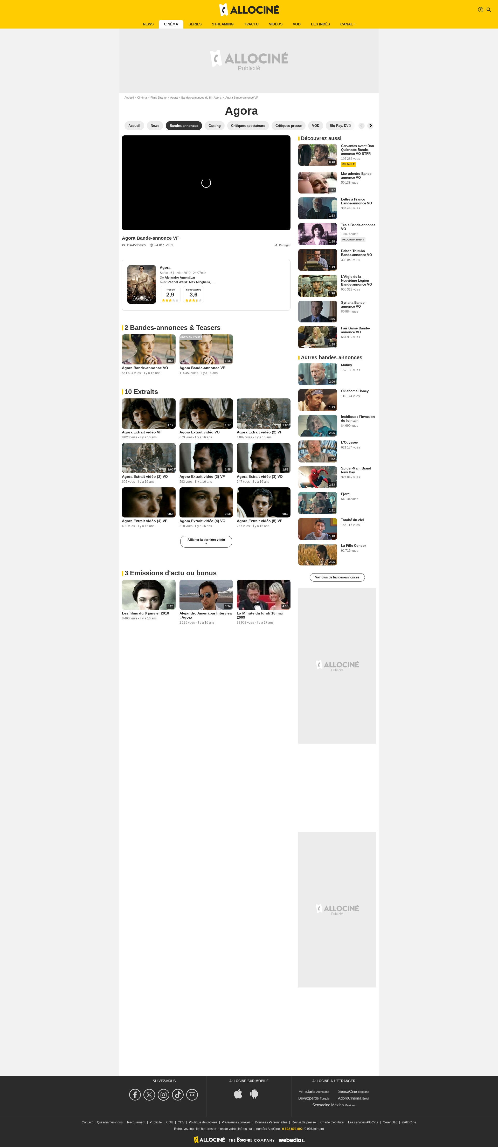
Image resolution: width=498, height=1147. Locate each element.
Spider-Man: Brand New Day (356, 470)
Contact (87, 1122)
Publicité (156, 1122)
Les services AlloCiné (363, 1122)
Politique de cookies (203, 1122)
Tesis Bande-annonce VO (358, 227)
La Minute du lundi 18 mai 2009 (260, 615)
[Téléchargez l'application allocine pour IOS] (240, 1093)
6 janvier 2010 (180, 273)
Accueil (129, 97)
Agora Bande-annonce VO (145, 368)
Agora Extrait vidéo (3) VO (260, 476)
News (148, 24)
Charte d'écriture (332, 1122)
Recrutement (136, 1122)
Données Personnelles (271, 1122)
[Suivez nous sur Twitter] (150, 1095)
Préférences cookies (236, 1122)
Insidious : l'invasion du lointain (358, 419)
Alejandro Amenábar (180, 277)
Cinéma (171, 24)
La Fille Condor (353, 546)
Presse (170, 289)
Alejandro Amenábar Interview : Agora (205, 615)
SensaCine (347, 1091)
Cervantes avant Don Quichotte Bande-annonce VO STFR (357, 150)
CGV (181, 1122)
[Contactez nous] (192, 1095)
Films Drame (158, 97)
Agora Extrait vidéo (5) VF (259, 521)
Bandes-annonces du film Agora (201, 97)
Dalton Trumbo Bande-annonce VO (356, 253)
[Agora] (141, 284)
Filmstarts (307, 1091)
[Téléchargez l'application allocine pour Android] (257, 1093)
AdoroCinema (349, 1098)
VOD (297, 24)
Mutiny (346, 365)
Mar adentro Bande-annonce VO (356, 175)
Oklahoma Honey (355, 391)
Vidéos (275, 24)
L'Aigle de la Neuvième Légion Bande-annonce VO (356, 280)
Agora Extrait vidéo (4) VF (144, 521)
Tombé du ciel (352, 520)
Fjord (345, 494)
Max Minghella (199, 282)
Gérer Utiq (390, 1122)
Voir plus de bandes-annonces (337, 577)
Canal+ (347, 24)
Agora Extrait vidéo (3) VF (202, 476)
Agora (174, 97)
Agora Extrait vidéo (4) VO (202, 521)
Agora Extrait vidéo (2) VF (259, 432)
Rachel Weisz (178, 282)
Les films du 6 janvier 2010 (145, 613)
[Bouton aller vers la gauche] (361, 126)
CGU (169, 1122)
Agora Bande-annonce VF (202, 368)
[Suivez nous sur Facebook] (135, 1095)
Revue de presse (304, 1122)
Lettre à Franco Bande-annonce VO (356, 201)
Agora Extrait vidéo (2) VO (145, 476)
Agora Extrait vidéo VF (142, 432)
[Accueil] (249, 9)
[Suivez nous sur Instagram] (164, 1095)
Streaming (223, 24)
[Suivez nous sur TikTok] (178, 1095)
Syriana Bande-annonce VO (353, 304)
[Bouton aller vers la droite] (370, 126)
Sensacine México (328, 1105)
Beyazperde (308, 1098)
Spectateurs (193, 289)
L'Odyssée (349, 442)
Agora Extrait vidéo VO (199, 432)
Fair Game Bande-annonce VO (355, 330)
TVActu (251, 24)
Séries (195, 24)
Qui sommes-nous (110, 1122)
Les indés (320, 24)
